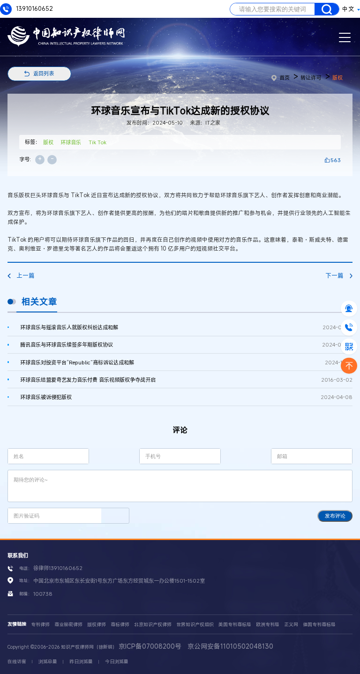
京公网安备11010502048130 (230, 646)
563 (335, 159)
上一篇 (25, 276)
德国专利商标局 (319, 625)
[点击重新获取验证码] (115, 515)
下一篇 (334, 276)
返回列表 (43, 73)
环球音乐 (70, 142)
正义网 (291, 625)
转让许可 (310, 77)
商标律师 (120, 625)
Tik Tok (97, 142)
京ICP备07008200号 (150, 646)
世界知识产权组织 (195, 625)
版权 (337, 77)
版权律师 (96, 625)
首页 (284, 77)
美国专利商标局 (234, 625)
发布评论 (335, 515)
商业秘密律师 (68, 625)
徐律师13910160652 (57, 567)
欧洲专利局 (267, 625)
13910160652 (34, 9)
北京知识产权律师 (153, 625)
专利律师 (40, 625)
